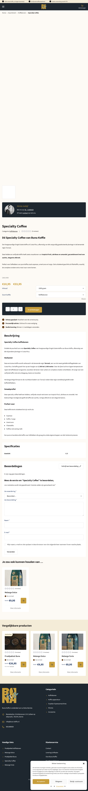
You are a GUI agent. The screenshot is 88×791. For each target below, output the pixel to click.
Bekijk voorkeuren (76, 781)
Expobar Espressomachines (57, 704)
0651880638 (10, 727)
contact (25, 213)
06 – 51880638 (29, 210)
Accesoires (51, 712)
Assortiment (12, 13)
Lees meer (5, 277)
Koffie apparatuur (54, 700)
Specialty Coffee (10, 761)
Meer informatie (15, 608)
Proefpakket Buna (11, 757)
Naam (7, 520)
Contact (48, 748)
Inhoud (4, 288)
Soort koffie (6, 295)
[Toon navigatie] (3, 6)
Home (4, 13)
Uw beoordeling (10, 500)
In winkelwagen (33, 310)
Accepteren (41, 781)
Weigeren (58, 781)
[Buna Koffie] (44, 6)
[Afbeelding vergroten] (8, 192)
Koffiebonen (22, 13)
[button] (84, 763)
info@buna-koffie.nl (12, 722)
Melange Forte (9, 765)
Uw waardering (10, 491)
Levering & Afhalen (52, 752)
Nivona (50, 708)
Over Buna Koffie (51, 757)
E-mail (7, 532)
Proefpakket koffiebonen (13, 748)
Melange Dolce (9, 752)
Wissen (83, 299)
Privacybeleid (60, 786)
